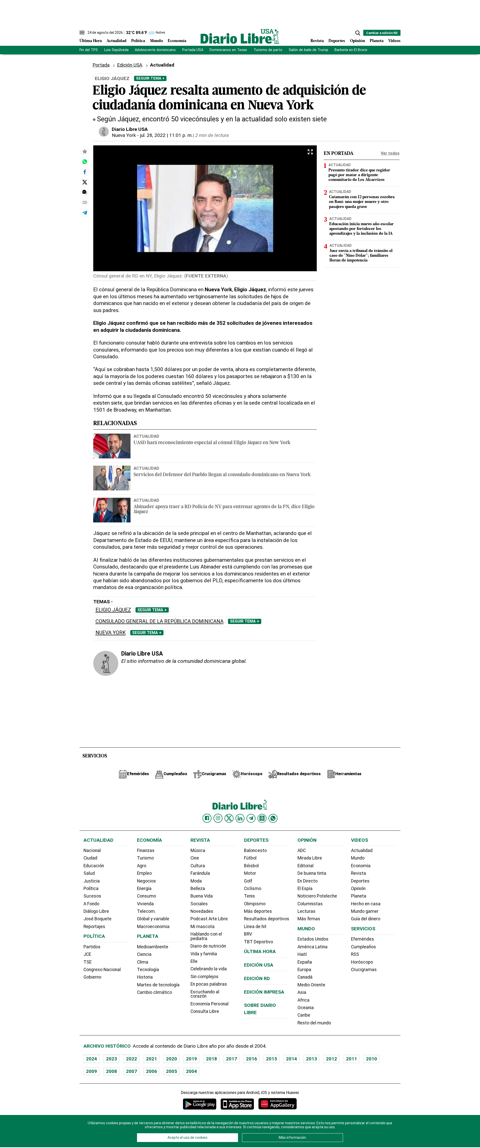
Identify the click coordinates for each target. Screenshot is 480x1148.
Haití (302, 954)
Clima (142, 962)
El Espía (305, 888)
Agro (141, 865)
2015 (271, 1059)
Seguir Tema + (150, 78)
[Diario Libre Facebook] (207, 818)
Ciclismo (252, 888)
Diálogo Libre (96, 911)
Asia (302, 992)
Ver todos (390, 153)
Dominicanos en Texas (228, 50)
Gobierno (92, 977)
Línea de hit (255, 926)
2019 (191, 1059)
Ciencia (144, 954)
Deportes (336, 41)
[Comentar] (84, 192)
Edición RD (257, 978)
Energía (144, 888)
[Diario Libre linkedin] (240, 818)
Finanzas (145, 850)
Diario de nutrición (208, 946)
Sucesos (92, 896)
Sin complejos (204, 976)
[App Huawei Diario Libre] (277, 1104)
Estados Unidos (313, 939)
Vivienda (145, 903)
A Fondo (91, 903)
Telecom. (146, 911)
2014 (291, 1059)
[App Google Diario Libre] (199, 1104)
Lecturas (307, 911)
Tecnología (148, 969)
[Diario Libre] (240, 36)
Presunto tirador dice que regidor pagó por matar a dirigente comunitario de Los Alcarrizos (359, 175)
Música (197, 850)
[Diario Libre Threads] (262, 818)
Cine (194, 857)
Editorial (306, 865)
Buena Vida (201, 896)
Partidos (92, 946)
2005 (171, 1071)
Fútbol (250, 857)
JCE (87, 954)
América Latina (313, 946)
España (305, 962)
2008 (111, 1071)
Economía (177, 41)
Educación (94, 865)
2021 (151, 1059)
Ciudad (90, 857)
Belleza (197, 888)
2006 (151, 1071)
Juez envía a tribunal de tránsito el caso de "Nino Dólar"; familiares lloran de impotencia (361, 255)
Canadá (305, 977)
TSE (88, 962)
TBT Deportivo (258, 941)
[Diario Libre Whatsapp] (273, 818)
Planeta (377, 41)
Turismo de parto (268, 50)
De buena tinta (312, 873)
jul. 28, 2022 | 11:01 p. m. (166, 135)
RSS (355, 954)
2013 (311, 1059)
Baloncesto (255, 850)
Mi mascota (202, 926)
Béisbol (251, 865)
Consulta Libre (204, 1011)
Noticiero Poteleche (317, 896)
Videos (394, 41)
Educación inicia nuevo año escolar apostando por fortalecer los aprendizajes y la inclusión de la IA (361, 229)
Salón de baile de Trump (308, 50)
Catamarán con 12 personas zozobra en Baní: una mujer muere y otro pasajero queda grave (361, 202)
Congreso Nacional (102, 969)
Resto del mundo (314, 1022)
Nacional (92, 850)
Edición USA (129, 65)
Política (138, 41)
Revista (317, 41)
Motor (250, 873)
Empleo (144, 873)
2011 (351, 1059)
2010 (371, 1059)
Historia (145, 977)
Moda (196, 881)
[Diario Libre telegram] (251, 818)
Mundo (156, 41)
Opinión (357, 41)
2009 (91, 1071)
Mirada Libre (310, 857)
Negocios (146, 881)
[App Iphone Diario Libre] (237, 1104)
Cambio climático (154, 992)
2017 (231, 1059)
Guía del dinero (365, 918)
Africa (304, 1000)
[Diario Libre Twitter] (229, 818)
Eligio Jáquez (113, 610)
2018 (211, 1059)
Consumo (146, 896)
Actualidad (116, 41)
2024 (91, 1059)
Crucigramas (364, 969)
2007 (131, 1071)
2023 (111, 1059)
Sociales (199, 903)
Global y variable (153, 918)
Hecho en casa (365, 903)
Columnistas (310, 903)
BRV (248, 934)
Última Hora (91, 41)
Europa (304, 969)
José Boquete (98, 918)
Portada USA (192, 50)
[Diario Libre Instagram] (218, 818)
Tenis (249, 896)
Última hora (260, 951)
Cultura (197, 865)
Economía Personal (209, 1003)
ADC (302, 850)
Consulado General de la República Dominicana (160, 621)
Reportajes (94, 926)
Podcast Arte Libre (209, 918)
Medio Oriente (311, 984)
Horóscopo (362, 962)
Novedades (201, 911)
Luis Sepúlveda (116, 50)
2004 (191, 1071)
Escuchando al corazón (204, 994)
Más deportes (258, 911)
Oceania (306, 1007)
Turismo (145, 857)
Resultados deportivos (266, 918)
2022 (131, 1059)
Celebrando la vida (208, 968)
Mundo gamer (364, 911)
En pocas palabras (208, 984)
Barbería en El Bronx (350, 50)
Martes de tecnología (158, 984)
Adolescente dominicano (155, 50)
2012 (331, 1059)
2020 (171, 1059)
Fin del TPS (89, 50)
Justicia (92, 881)
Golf (248, 881)
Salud (89, 873)
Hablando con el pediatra (206, 936)
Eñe (194, 961)
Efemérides (362, 939)
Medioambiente (152, 946)
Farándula (200, 873)
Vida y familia (203, 953)
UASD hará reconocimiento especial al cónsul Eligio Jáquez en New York (212, 443)
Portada (101, 65)
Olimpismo (255, 903)
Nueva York (124, 135)
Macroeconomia (153, 926)
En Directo (308, 881)
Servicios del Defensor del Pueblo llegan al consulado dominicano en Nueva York (222, 475)
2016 (251, 1059)
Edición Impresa (264, 992)
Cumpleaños (363, 946)
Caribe (304, 1015)
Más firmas (309, 918)
